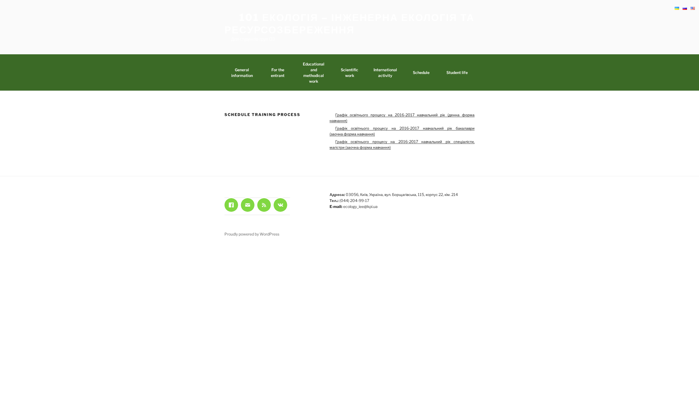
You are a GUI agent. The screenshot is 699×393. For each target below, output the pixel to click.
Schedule (421, 72)
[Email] (249, 205)
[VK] (282, 205)
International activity (385, 72)
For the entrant (278, 72)
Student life (457, 72)
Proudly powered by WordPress (251, 234)
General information (242, 72)
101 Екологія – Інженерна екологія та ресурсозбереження (349, 23)
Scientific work (349, 72)
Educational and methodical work (313, 73)
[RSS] (265, 205)
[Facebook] (232, 205)
